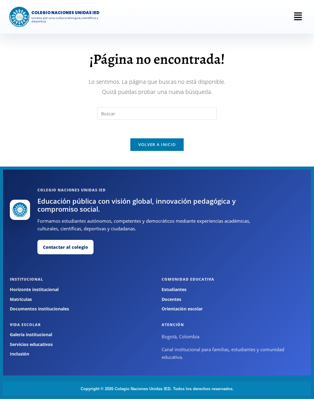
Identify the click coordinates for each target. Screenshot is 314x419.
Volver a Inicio (157, 144)
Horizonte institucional (34, 289)
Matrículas (21, 299)
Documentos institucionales (39, 309)
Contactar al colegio (65, 247)
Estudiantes (174, 289)
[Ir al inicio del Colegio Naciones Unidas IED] (20, 210)
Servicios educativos (31, 344)
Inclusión (19, 354)
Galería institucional (31, 334)
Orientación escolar (182, 309)
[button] (298, 16)
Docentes (171, 299)
